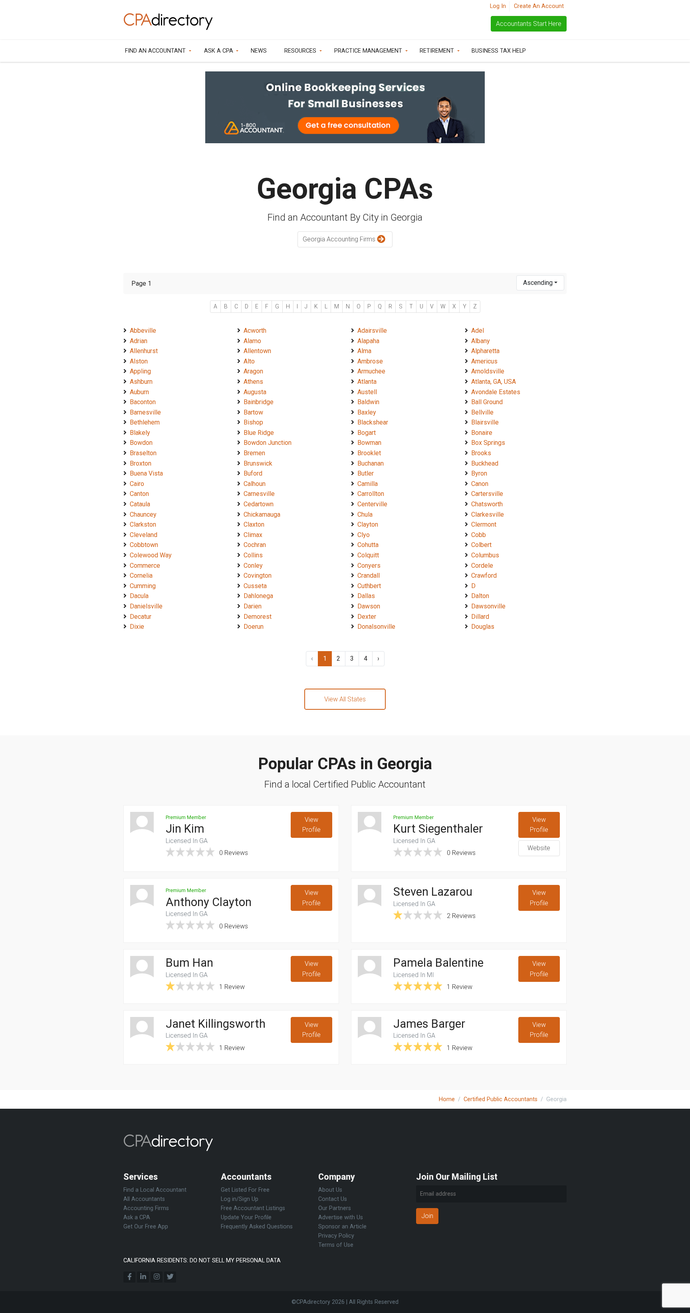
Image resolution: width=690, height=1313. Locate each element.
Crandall (368, 575)
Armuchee (371, 371)
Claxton (254, 524)
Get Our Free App (145, 1226)
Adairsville (372, 330)
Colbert (481, 545)
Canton (139, 494)
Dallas (366, 596)
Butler (365, 473)
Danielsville (146, 606)
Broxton (140, 463)
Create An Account (539, 6)
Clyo (363, 535)
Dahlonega (258, 596)
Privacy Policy (336, 1235)
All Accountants (144, 1199)
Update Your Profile (246, 1217)
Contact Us (332, 1199)
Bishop (253, 422)
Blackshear (372, 422)
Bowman (369, 442)
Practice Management (368, 50)
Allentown (257, 351)
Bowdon (141, 442)
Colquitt (368, 555)
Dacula (139, 596)
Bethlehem (145, 422)
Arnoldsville (487, 371)
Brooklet (369, 453)
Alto (249, 361)
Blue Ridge (259, 432)
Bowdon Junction (267, 442)
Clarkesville (487, 514)
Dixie (137, 626)
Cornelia (141, 575)
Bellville (482, 412)
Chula (365, 514)
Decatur (140, 616)
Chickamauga (262, 514)
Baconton (143, 402)
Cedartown (259, 504)
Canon (479, 484)
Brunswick (258, 463)
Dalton (480, 596)
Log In (498, 6)
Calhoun (255, 484)
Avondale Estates (495, 392)
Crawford (484, 575)
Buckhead (484, 463)
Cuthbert (369, 586)
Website (538, 848)
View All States (345, 699)
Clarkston (143, 524)
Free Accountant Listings (253, 1208)
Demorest (258, 616)
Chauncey (143, 514)
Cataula (140, 504)
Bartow (253, 412)
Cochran (255, 545)
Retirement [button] (437, 50)
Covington (258, 575)
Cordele (482, 565)
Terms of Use (335, 1245)
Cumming (143, 586)
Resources (300, 50)
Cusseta (255, 586)
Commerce (145, 565)
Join (427, 1216)
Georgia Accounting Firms (340, 239)
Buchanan (370, 463)
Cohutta (368, 545)
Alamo (252, 341)
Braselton (143, 453)
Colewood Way (151, 555)
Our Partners (334, 1208)
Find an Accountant (155, 50)
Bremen (254, 453)
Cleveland (143, 535)
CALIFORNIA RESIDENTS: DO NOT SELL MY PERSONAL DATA (202, 1260)
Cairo (137, 484)
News (259, 50)
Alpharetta (485, 351)
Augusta (255, 392)
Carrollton (370, 494)
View (311, 825)
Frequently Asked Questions (257, 1226)
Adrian (138, 341)
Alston (139, 361)
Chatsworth (487, 504)
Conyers (369, 565)
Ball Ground (487, 402)
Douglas (482, 626)
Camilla (367, 484)
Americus (484, 361)
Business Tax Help (499, 50)
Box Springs (488, 442)
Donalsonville (376, 626)
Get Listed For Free (245, 1190)
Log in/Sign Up (239, 1199)
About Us (330, 1190)
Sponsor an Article (342, 1226)
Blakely (140, 432)
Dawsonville (488, 606)
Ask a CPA (218, 50)
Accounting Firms (146, 1208)
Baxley (366, 412)
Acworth (255, 330)
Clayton (367, 524)
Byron (479, 473)
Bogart (366, 432)
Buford (253, 473)
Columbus (485, 555)
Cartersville (487, 494)
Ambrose (370, 361)
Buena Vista (146, 473)
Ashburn (141, 381)
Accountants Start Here (528, 24)
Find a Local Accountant (154, 1190)
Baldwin (368, 402)
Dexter (366, 616)
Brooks (481, 453)
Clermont (483, 524)
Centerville (372, 504)
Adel (477, 330)
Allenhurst (144, 351)
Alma (364, 351)
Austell (367, 392)
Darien (253, 606)
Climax (253, 535)
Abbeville (143, 330)
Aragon (253, 371)
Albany (480, 341)
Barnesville (145, 412)
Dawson (368, 606)
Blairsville (485, 422)
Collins (253, 555)
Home (447, 1099)
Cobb (478, 535)
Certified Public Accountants (500, 1099)
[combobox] (540, 283)
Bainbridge (259, 402)
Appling (140, 371)
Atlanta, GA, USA (493, 381)
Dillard (480, 616)
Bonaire (481, 432)
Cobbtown (144, 545)
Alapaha (368, 341)
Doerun (254, 626)
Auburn (139, 392)
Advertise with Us (340, 1217)
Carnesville (259, 494)
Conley (253, 565)
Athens (253, 381)
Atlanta (367, 381)
